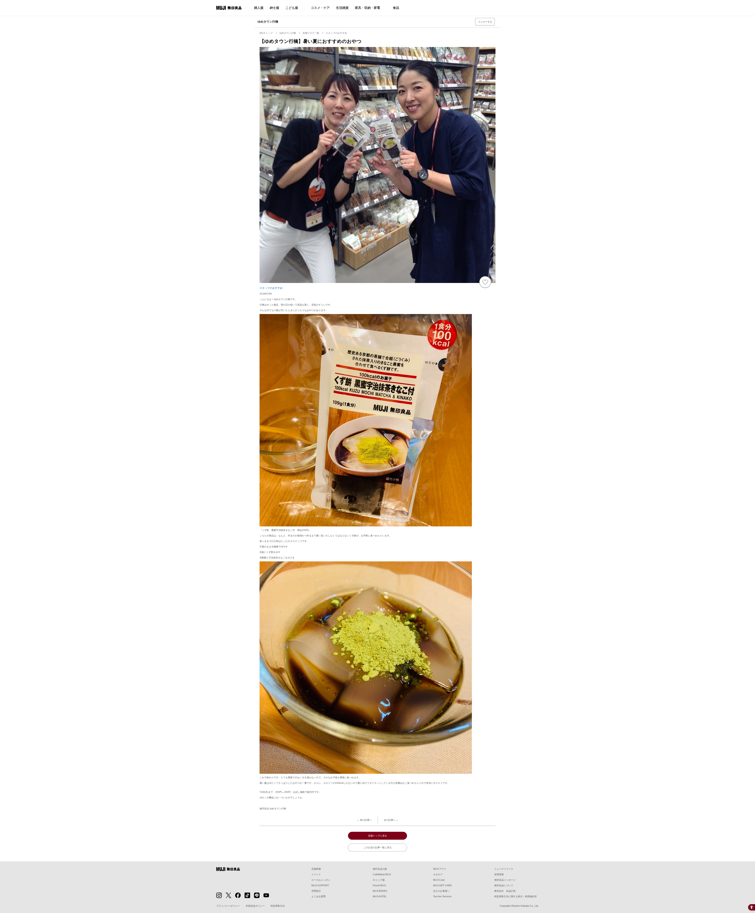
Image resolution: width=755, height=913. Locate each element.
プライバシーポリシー (228, 906)
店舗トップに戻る (377, 835)
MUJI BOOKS (380, 891)
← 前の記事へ (364, 820)
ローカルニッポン (320, 880)
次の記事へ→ (391, 820)
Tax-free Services (442, 896)
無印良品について (503, 885)
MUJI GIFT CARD (442, 885)
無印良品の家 (380, 869)
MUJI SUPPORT (320, 885)
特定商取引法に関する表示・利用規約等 (515, 896)
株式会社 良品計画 (505, 891)
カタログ (438, 874)
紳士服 (274, 7)
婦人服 (258, 7)
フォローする (485, 21)
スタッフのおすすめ (271, 288)
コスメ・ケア (320, 7)
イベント (316, 874)
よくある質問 (318, 896)
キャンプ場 (379, 880)
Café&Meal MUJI (382, 874)
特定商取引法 (278, 906)
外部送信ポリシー (255, 906)
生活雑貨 (342, 7)
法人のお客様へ (441, 891)
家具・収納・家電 (367, 7)
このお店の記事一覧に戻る (377, 847)
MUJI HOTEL (380, 896)
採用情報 (499, 874)
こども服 (291, 7)
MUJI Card (439, 880)
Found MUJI (379, 885)
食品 (396, 7)
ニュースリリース (503, 869)
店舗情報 (316, 869)
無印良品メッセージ (505, 880)
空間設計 (316, 891)
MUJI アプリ (439, 869)
